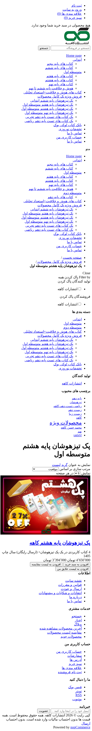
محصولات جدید (71, 636)
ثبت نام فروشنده (70, 672)
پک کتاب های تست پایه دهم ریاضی (49, 121)
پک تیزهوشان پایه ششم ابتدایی (51, 100)
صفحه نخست (72, 257)
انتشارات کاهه (67, 289)
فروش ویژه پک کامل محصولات (59, 96)
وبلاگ (78, 624)
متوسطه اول (73, 72)
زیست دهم (75, 410)
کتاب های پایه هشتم (59, 80)
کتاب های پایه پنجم (60, 64)
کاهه (79, 417)
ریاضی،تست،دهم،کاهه (67, 406)
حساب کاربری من (69, 137)
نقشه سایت (73, 580)
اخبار (78, 620)
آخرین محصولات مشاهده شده (61, 628)
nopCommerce (80, 727)
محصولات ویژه (66, 422)
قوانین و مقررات (70, 585)
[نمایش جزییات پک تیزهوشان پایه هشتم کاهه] (45, 533)
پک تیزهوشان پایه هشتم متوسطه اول (47, 108)
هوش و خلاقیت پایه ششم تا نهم (51, 88)
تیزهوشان (76, 402)
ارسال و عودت (71, 589)
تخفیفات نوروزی (70, 129)
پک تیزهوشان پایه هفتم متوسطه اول (47, 104)
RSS (79, 695)
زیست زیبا (75, 413)
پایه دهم (77, 398)
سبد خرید (75, 664)
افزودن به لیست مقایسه (46, 564)
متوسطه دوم (72, 193)
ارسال (85, 723)
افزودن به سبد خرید (77, 564)
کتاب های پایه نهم (61, 84)
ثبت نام (76, 5)
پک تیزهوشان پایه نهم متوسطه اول (49, 113)
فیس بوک (75, 687)
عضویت (43, 711)
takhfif (78, 435)
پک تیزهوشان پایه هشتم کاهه (60, 543)
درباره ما (75, 597)
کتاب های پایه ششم (59, 68)
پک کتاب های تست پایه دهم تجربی (49, 117)
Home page (74, 55)
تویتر (78, 691)
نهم (80, 431)
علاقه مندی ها (72, 668)
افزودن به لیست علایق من (73, 568)
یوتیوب (77, 699)
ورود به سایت (72, 9)
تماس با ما (74, 133)
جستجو (44, 48)
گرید (64, 465)
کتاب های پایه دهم (60, 197)
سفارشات (74, 655)
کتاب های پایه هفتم (59, 76)
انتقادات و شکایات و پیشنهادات (60, 593)
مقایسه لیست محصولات (64, 632)
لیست (56, 465)
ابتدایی (77, 59)
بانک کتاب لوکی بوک (67, 125)
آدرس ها (76, 660)
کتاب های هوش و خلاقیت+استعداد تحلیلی (53, 92)
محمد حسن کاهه (71, 427)
